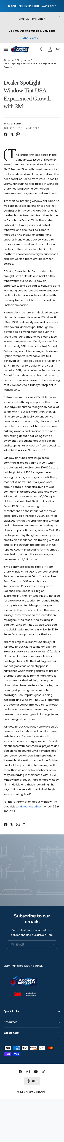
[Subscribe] (53, 944)
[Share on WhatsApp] (18, 134)
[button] (6, 49)
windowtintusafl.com (29, 806)
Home (10, 60)
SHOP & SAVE (30, 38)
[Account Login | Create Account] (50, 49)
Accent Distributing (36, 1092)
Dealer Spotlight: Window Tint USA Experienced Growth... (30, 65)
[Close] (59, 16)
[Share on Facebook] (6, 134)
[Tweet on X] (12, 134)
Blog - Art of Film (26, 60)
